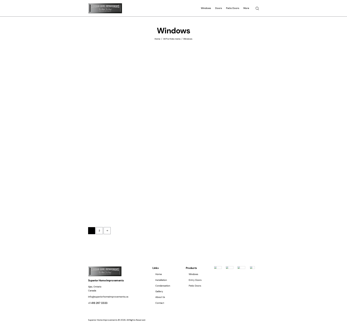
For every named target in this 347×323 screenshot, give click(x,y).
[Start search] (257, 8)
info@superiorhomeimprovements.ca (108, 296)
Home (157, 39)
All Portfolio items (172, 39)
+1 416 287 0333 (97, 303)
